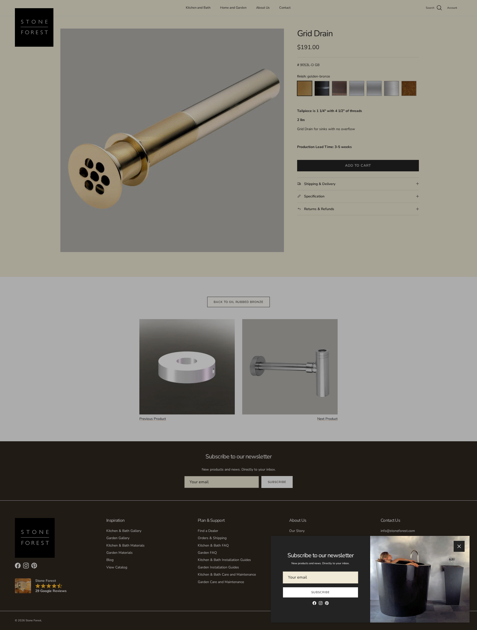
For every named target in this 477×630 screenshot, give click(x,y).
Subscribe (320, 592)
